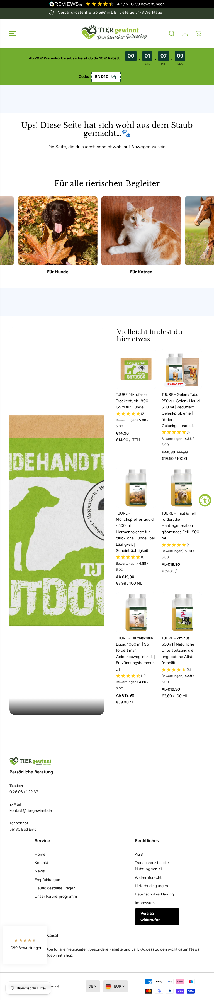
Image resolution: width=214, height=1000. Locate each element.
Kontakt (41, 862)
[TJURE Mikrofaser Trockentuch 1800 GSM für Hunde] (136, 369)
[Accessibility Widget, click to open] (205, 500)
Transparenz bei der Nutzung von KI (152, 865)
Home (40, 854)
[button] (12, 33)
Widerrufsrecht (148, 877)
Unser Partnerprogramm (56, 896)
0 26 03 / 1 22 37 (23, 792)
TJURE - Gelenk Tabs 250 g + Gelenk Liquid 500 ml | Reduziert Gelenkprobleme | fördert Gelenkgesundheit (181, 410)
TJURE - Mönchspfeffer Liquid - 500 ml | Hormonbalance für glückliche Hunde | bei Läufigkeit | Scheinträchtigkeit (135, 532)
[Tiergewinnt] (107, 33)
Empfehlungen (47, 879)
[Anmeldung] (185, 33)
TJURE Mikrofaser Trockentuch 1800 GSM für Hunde (132, 401)
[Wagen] (198, 33)
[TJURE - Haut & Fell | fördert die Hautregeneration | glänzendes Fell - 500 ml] (182, 488)
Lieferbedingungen (151, 886)
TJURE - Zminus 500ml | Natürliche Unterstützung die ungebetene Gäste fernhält (178, 651)
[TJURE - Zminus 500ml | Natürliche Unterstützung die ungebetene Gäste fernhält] (182, 612)
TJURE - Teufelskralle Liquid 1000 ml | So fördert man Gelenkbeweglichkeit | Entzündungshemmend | (135, 654)
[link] (107, 761)
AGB (139, 854)
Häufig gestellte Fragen (55, 888)
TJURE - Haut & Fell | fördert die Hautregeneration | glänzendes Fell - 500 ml (180, 526)
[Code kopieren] (113, 77)
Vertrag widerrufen (150, 916)
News (40, 871)
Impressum (145, 902)
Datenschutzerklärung (154, 894)
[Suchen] (172, 33)
